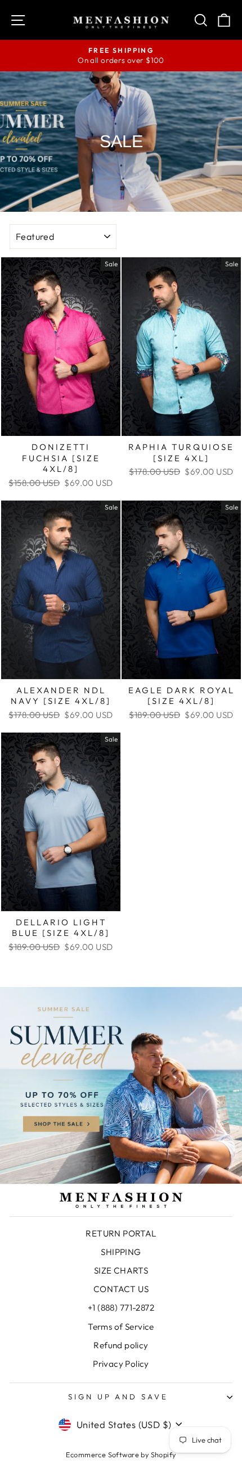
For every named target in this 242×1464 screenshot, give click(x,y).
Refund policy (120, 1345)
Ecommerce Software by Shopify (121, 1454)
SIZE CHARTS (121, 1270)
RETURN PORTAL (121, 1233)
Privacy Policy (121, 1363)
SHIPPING (121, 1252)
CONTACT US (121, 1289)
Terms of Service (121, 1326)
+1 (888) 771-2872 (121, 1307)
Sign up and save (118, 1396)
